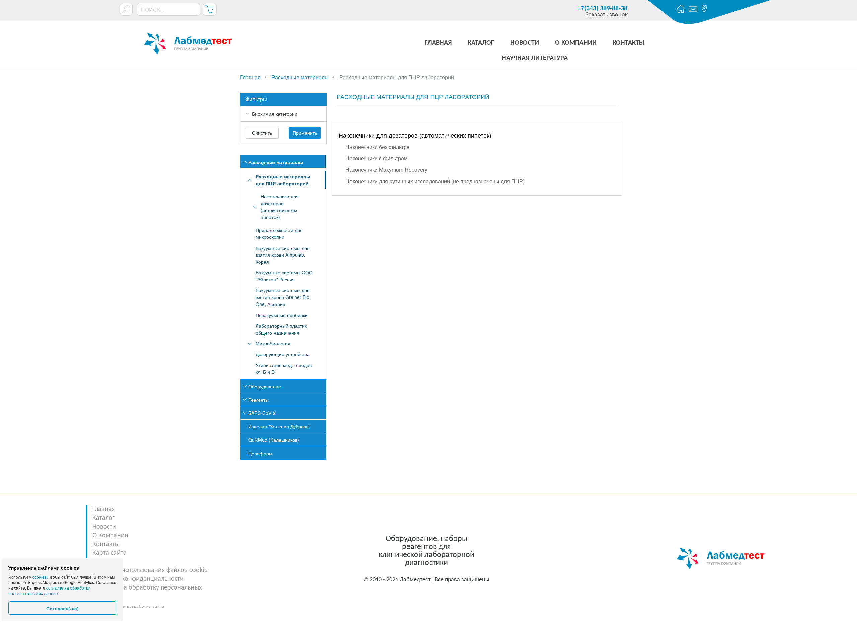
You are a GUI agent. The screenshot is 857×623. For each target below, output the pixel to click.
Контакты (106, 544)
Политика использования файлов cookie (150, 570)
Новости (104, 527)
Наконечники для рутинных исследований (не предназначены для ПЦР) (435, 181)
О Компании (110, 535)
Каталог (103, 518)
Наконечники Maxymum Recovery (386, 170)
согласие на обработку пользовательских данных (49, 590)
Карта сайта (109, 553)
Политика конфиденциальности (138, 579)
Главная (103, 509)
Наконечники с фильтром (376, 158)
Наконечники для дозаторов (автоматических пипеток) (415, 135)
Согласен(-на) (62, 608)
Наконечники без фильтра (377, 147)
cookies (39, 577)
